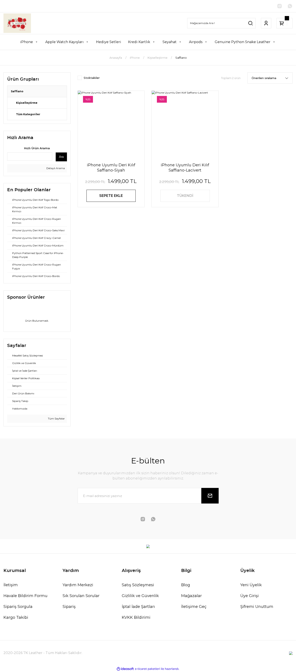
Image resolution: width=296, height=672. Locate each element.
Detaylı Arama (55, 168)
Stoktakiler (92, 77)
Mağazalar (191, 595)
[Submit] (210, 496)
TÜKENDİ (185, 196)
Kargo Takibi (15, 617)
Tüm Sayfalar (56, 418)
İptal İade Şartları (138, 606)
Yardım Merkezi (78, 585)
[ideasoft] (125, 669)
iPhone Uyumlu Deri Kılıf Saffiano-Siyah (111, 168)
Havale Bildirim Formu (25, 595)
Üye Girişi (249, 595)
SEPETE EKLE (111, 196)
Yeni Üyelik (251, 585)
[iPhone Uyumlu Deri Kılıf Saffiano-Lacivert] (185, 124)
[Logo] (17, 23)
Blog (185, 585)
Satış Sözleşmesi (138, 585)
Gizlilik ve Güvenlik (140, 595)
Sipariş (69, 606)
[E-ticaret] (147, 669)
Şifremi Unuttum (256, 606)
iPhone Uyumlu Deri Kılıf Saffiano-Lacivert (185, 168)
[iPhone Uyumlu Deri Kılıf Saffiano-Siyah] (111, 124)
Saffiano (181, 57)
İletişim (10, 585)
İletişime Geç (194, 606)
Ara (61, 157)
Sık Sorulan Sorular (81, 595)
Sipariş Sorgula (18, 606)
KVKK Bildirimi (136, 617)
